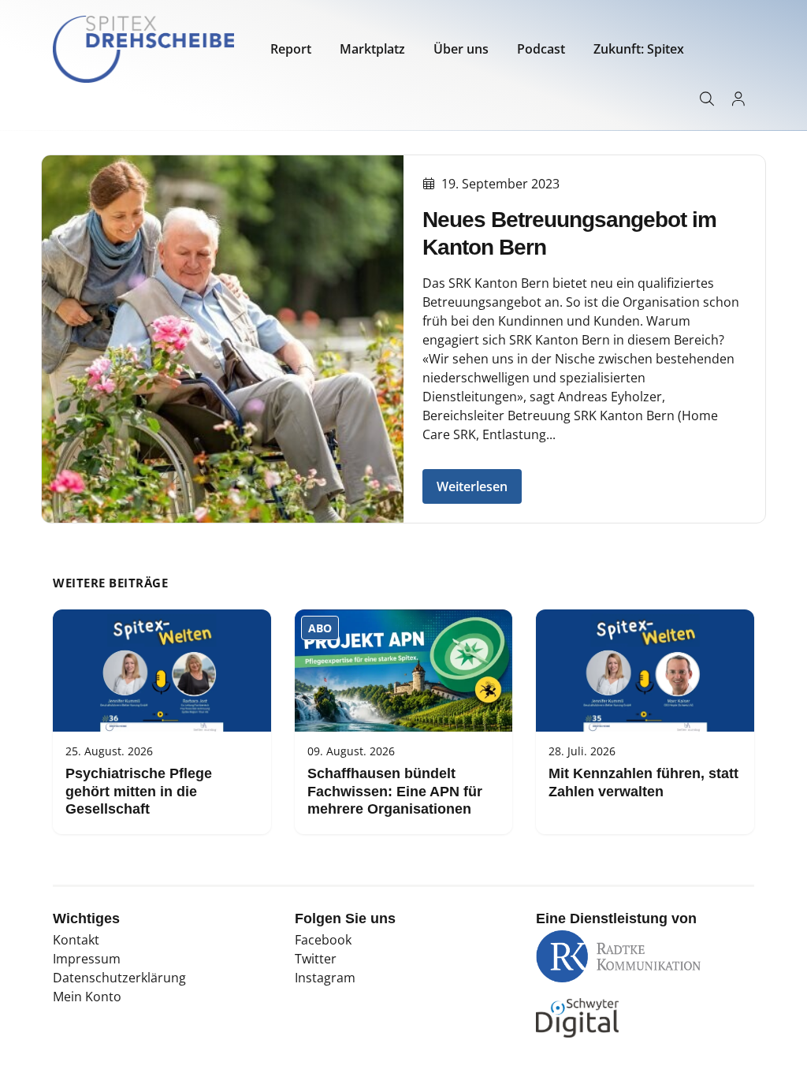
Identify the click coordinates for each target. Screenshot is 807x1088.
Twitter (316, 958)
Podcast (541, 49)
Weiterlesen (472, 486)
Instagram (325, 977)
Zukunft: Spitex (638, 49)
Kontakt (76, 939)
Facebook (323, 939)
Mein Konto (87, 996)
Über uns (461, 49)
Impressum (87, 958)
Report (290, 49)
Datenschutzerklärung (119, 977)
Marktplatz (372, 49)
